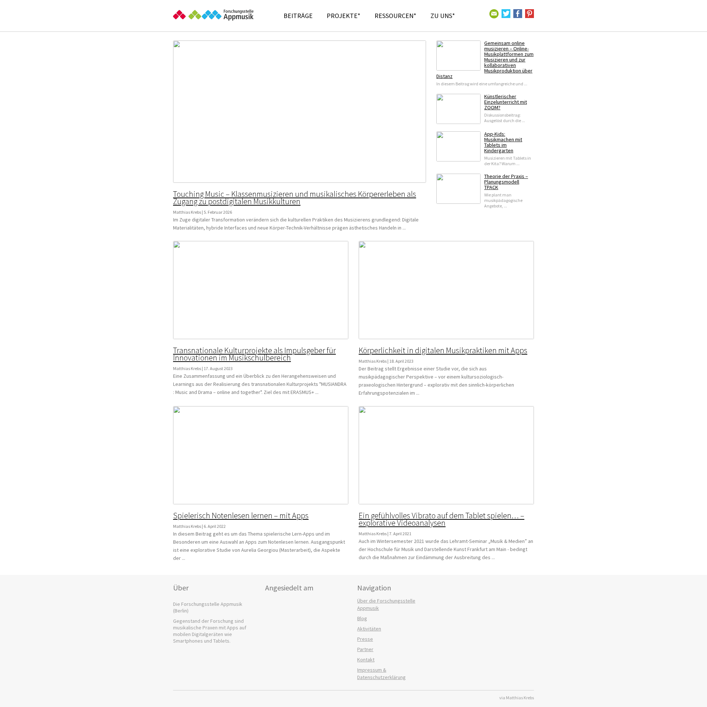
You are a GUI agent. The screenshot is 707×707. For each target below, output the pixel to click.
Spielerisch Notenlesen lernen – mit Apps (241, 515)
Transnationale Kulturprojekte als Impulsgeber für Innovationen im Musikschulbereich (254, 354)
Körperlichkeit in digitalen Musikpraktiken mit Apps (443, 350)
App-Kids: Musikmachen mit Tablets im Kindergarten (503, 142)
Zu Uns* (442, 15)
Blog (362, 618)
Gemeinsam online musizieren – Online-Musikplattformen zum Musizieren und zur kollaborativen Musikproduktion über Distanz (485, 59)
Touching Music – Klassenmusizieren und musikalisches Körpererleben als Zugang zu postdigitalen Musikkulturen (294, 197)
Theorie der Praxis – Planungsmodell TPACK (506, 182)
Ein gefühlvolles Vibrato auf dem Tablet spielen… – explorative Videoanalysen (441, 519)
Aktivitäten (369, 628)
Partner (365, 649)
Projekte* (343, 15)
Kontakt (365, 659)
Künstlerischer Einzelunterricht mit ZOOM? (505, 102)
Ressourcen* (395, 15)
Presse (365, 639)
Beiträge (298, 15)
